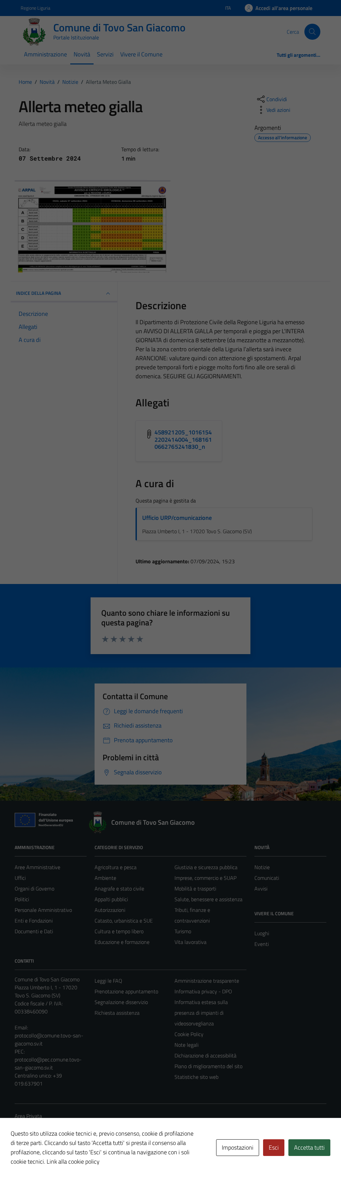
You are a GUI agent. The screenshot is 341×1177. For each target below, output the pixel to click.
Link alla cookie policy (73, 1161)
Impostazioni (237, 1147)
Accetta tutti (309, 1147)
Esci (274, 1147)
